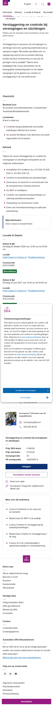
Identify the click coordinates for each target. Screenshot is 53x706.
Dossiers (7, 580)
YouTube (16, 674)
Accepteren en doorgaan (26, 390)
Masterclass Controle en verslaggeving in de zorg (28, 535)
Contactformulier (10, 628)
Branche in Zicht (10, 577)
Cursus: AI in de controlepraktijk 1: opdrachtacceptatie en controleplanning (27, 544)
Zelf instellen (25, 398)
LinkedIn (10, 674)
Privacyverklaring (11, 694)
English (27, 4)
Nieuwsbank (8, 588)
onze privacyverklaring (31, 337)
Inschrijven (26, 701)
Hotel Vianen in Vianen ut (14, 257)
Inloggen (26, 466)
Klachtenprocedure (11, 686)
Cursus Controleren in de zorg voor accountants (25, 510)
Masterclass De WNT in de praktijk (25, 518)
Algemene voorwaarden (14, 683)
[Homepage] (5, 2)
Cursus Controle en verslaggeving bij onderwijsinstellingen (26, 526)
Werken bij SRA (10, 610)
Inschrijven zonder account (26, 475)
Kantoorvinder (9, 584)
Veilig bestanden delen (13, 602)
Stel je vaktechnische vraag (15, 573)
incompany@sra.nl (32, 422)
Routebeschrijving (36, 257)
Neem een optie (17, 481)
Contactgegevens (11, 632)
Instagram (5, 674)
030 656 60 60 (30, 402)
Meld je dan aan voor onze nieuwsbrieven (22, 657)
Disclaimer (7, 690)
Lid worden (8, 613)
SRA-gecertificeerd (11, 606)
